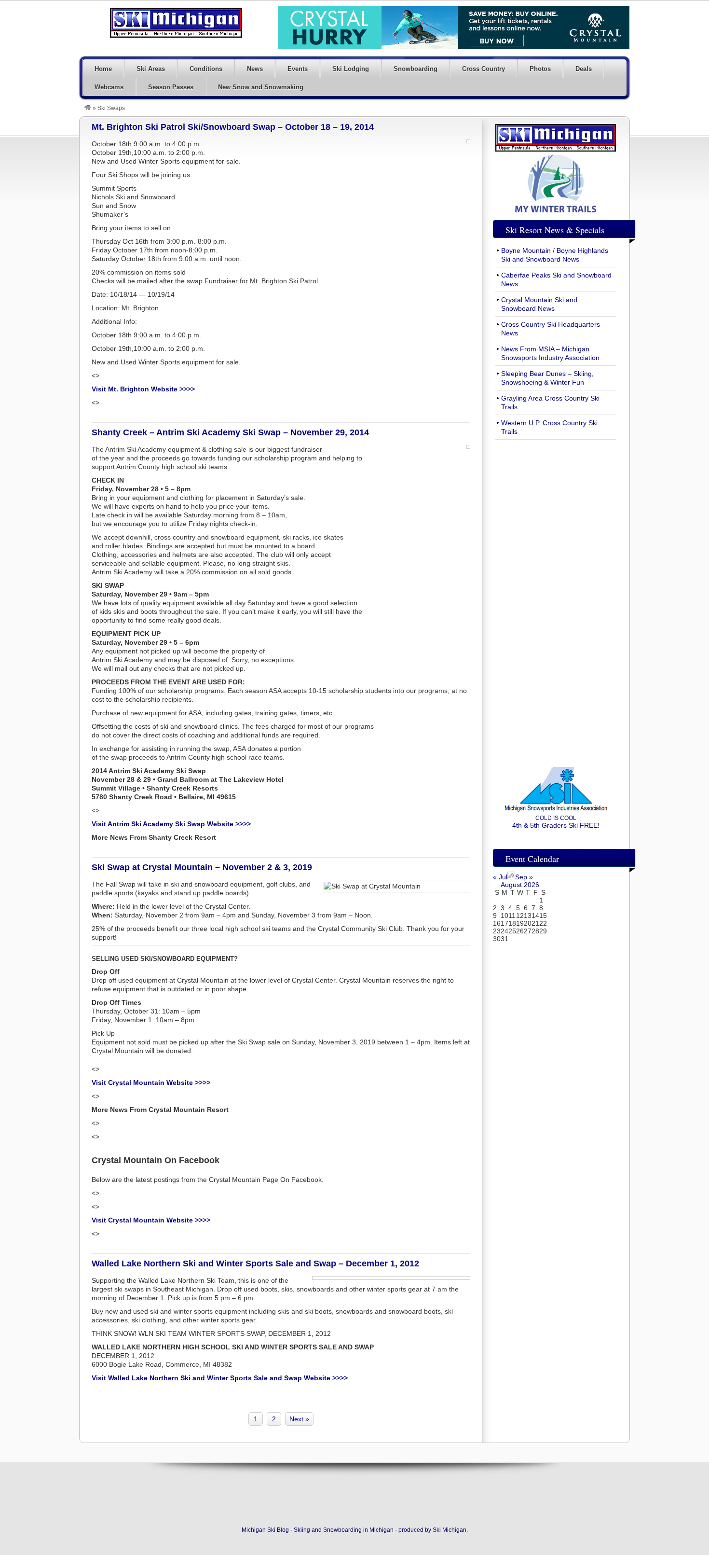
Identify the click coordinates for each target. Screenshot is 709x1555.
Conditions (206, 68)
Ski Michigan (449, 1530)
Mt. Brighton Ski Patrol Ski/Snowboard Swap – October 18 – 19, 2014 (233, 127)
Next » (299, 1419)
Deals (583, 68)
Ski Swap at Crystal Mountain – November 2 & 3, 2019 (202, 867)
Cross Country (483, 68)
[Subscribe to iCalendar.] (511, 877)
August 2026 (520, 885)
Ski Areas (150, 68)
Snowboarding (415, 68)
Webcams (109, 87)
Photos (540, 68)
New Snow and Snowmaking (260, 87)
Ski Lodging (350, 68)
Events (297, 68)
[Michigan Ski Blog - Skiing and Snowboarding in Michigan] (87, 108)
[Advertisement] (556, 591)
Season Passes (170, 87)
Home (103, 68)
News (255, 68)
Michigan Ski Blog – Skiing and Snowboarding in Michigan (176, 23)
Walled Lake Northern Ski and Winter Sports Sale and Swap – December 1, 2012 (255, 1263)
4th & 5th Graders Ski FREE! (556, 822)
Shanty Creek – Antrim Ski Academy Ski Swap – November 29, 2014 (230, 432)
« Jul (500, 877)
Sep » (524, 877)
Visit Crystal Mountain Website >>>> (151, 1220)
